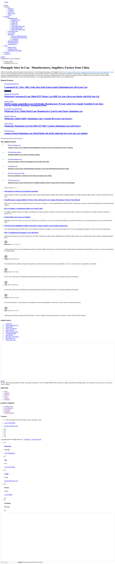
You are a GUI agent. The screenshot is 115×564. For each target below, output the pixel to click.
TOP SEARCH (36, 439)
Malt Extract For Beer (12, 332)
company (7, 393)
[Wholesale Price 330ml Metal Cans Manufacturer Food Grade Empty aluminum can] (13, 109)
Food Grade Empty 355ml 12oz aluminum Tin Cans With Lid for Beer (28, 161)
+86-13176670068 (9, 467)
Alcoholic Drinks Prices (73, 72)
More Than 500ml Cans (18, 29)
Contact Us (7, 54)
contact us (7, 399)
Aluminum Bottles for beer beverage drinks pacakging (24, 154)
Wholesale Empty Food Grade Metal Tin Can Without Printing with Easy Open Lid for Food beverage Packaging (41, 182)
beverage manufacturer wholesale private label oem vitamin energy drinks (30, 175)
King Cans (15, 24)
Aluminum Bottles (13, 41)
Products (6, 16)
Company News (12, 49)
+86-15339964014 (9, 453)
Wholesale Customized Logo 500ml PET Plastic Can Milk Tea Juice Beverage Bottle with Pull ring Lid (51, 96)
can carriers (7, 409)
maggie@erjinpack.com (11, 481)
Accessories (15, 39)
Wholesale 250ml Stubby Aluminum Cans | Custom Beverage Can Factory (38, 118)
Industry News (12, 47)
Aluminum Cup (12, 44)
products (6, 394)
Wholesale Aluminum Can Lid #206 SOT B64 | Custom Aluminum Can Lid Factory (42, 126)
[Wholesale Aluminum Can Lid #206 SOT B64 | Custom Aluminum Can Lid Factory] (8, 123)
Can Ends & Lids (13, 31)
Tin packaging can (13, 42)
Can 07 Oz (9, 323)
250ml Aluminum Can (12, 325)
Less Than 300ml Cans (18, 26)
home (5, 391)
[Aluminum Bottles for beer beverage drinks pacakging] (14, 152)
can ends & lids (8, 408)
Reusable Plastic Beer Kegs (19, 37)
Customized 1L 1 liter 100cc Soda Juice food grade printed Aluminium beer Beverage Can (45, 87)
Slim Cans (14, 23)
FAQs (9, 15)
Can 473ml (110, 72)
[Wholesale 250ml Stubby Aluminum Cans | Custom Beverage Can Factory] (10, 116)
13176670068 (8, 494)
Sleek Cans (15, 21)
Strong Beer (9, 327)
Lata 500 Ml (9, 335)
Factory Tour (11, 13)
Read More (7, 91)
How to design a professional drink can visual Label (23, 208)
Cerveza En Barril (11, 333)
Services (6, 52)
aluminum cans (8, 406)
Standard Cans (16, 20)
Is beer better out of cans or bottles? (17, 217)
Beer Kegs (11, 34)
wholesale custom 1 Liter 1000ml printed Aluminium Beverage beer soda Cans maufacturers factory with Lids (40, 147)
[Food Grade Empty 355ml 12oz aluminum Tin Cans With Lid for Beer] (15, 159)
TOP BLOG (27, 439)
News (6, 46)
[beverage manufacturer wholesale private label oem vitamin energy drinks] (16, 173)
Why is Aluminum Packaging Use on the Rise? (21, 233)
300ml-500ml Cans (17, 28)
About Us (10, 8)
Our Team (11, 12)
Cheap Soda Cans (11, 340)
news (5, 396)
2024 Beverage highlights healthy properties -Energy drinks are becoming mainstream (36, 226)
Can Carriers (11, 33)
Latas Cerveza (10, 330)
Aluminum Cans (12, 18)
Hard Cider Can (10, 338)
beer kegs (7, 411)
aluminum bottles (9, 413)
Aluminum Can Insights (14, 50)
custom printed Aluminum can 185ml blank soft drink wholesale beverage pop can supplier (46, 133)
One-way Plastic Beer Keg (19, 36)
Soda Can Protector (11, 328)
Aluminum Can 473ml (86, 72)
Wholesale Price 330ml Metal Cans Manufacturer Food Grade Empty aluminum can (43, 111)
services (6, 398)
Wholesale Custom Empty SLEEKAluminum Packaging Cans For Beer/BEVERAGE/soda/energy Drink (38, 168)
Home (6, 5)
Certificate (11, 10)
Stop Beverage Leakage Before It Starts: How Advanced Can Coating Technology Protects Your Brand (42, 200)
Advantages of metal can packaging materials (21, 191)
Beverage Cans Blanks (100, 72)
